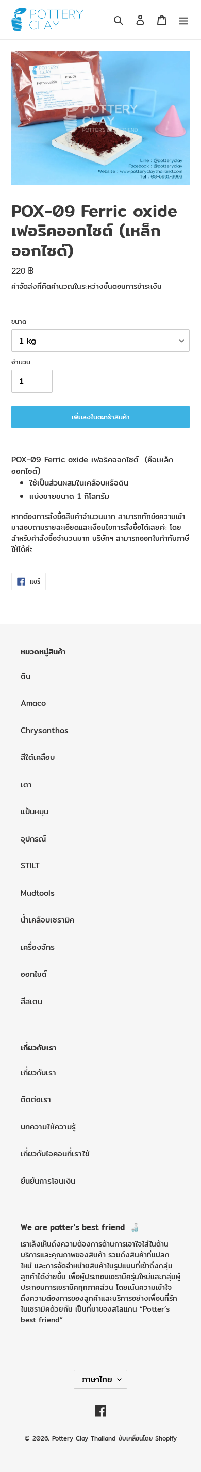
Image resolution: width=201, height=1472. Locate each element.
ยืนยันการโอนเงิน (48, 1181)
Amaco (33, 703)
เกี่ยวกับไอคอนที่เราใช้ (55, 1153)
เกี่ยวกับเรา (38, 1072)
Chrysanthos (45, 730)
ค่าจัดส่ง (24, 286)
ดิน (25, 676)
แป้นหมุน (34, 811)
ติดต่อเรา (36, 1099)
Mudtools (38, 893)
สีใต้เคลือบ (38, 757)
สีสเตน (31, 1001)
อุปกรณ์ (33, 839)
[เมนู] (183, 20)
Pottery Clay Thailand (83, 1438)
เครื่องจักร (38, 947)
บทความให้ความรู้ (48, 1127)
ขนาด (18, 322)
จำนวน (20, 362)
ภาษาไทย (97, 1379)
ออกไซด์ (34, 974)
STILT (30, 865)
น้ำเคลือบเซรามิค (47, 920)
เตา (26, 784)
